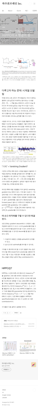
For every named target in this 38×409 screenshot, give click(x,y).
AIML (5, 320)
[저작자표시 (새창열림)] (20, 313)
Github (4, 390)
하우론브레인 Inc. (12, 3)
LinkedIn (4, 397)
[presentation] (14, 98)
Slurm (19, 11)
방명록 (35, 11)
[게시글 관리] (10, 312)
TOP (34, 390)
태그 (26, 11)
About (10, 11)
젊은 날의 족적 (6, 366)
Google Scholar (6, 395)
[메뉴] (34, 3)
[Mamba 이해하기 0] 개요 (11, 326)
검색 (30, 3)
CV (3, 392)
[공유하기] (7, 312)
